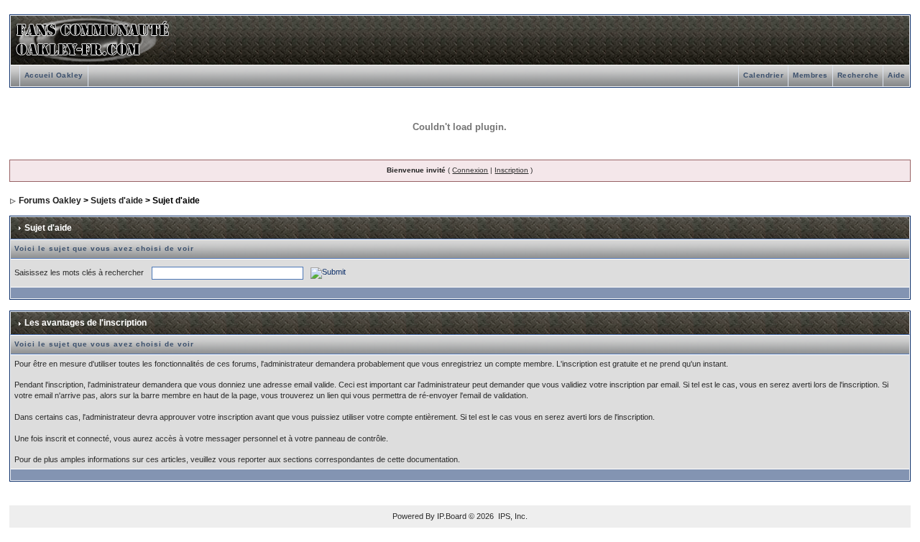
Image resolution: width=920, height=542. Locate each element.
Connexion (470, 170)
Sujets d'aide (117, 201)
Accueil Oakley (53, 75)
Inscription (511, 170)
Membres (810, 75)
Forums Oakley (50, 201)
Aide (896, 75)
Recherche (858, 75)
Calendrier (763, 75)
